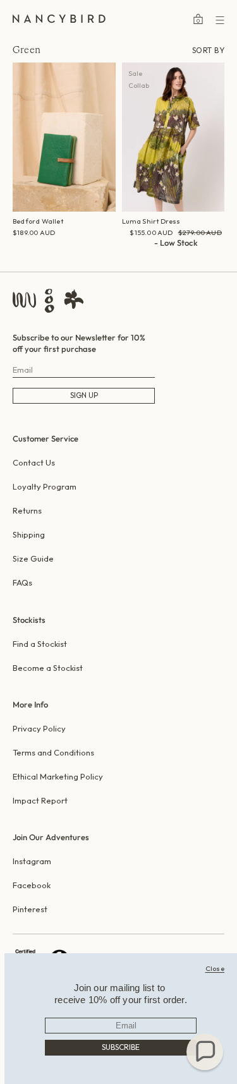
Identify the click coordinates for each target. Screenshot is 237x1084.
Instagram (32, 861)
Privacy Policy (39, 728)
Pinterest (30, 909)
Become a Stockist (48, 668)
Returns (27, 510)
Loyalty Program (44, 486)
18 (198, 255)
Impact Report (40, 800)
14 (172, 255)
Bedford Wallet (38, 221)
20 (211, 255)
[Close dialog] (215, 968)
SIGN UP (84, 395)
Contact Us (34, 462)
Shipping (29, 534)
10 (145, 255)
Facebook (32, 885)
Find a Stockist (40, 644)
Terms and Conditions (53, 752)
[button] (204, 1051)
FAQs (22, 582)
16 (184, 255)
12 (158, 255)
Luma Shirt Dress (151, 221)
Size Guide (33, 558)
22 (225, 255)
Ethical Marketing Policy (58, 776)
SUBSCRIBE (121, 1047)
